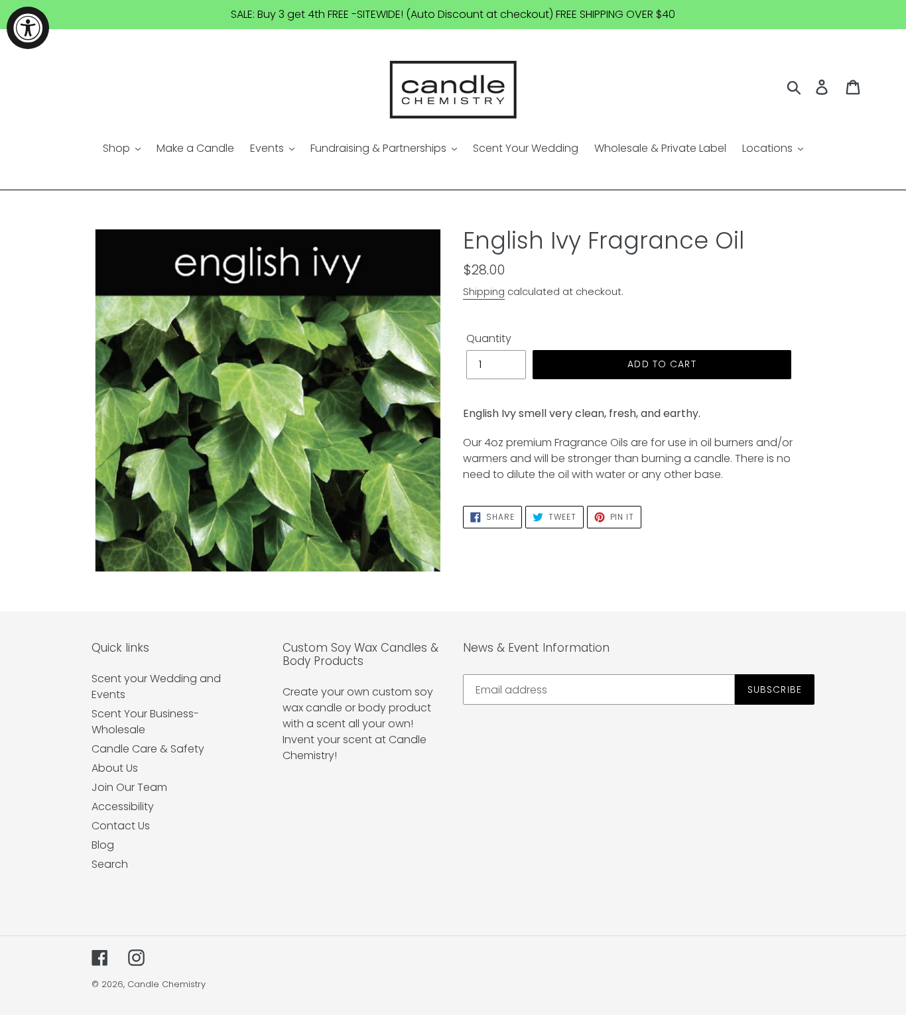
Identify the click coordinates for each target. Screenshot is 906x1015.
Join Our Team (129, 787)
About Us (115, 768)
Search (110, 864)
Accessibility (123, 806)
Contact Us (121, 825)
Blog (103, 845)
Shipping (484, 291)
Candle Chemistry (166, 984)
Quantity (488, 338)
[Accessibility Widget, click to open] (28, 28)
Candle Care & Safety (148, 748)
